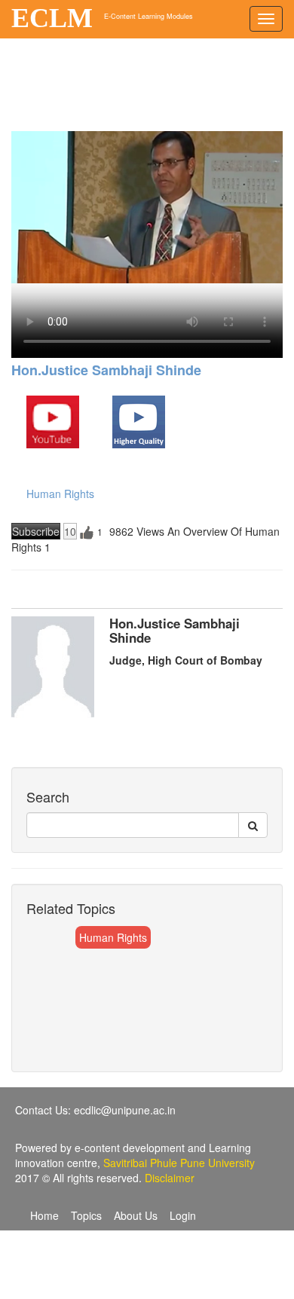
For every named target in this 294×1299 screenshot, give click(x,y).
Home (44, 1215)
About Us (136, 1215)
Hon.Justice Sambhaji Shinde (106, 370)
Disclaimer (169, 1177)
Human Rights (60, 493)
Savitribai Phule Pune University (179, 1162)
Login (183, 1215)
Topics (86, 1215)
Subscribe (36, 531)
